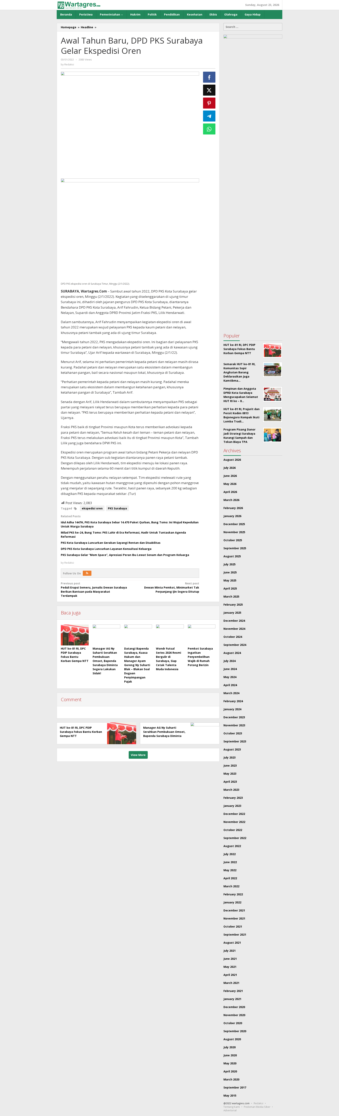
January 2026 (232, 516)
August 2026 (232, 460)
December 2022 (234, 814)
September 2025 (234, 548)
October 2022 (232, 830)
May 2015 (229, 1095)
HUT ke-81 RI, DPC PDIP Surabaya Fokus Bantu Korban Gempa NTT (81, 732)
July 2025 (229, 564)
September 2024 (234, 645)
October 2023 (232, 733)
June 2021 (230, 959)
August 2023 (232, 749)
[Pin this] (209, 103)
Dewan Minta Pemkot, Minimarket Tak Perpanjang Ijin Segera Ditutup (171, 587)
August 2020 (232, 1039)
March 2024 (231, 693)
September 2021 (234, 934)
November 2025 (234, 532)
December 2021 (234, 910)
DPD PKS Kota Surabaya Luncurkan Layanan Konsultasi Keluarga (106, 549)
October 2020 (232, 1023)
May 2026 (229, 484)
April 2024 (230, 685)
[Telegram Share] (209, 116)
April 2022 (230, 878)
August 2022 (232, 846)
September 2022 (234, 838)
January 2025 (232, 612)
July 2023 (229, 757)
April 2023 (230, 781)
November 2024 (234, 629)
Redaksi (258, 1103)
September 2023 (234, 741)
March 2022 (231, 886)
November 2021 (234, 918)
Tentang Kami (231, 1107)
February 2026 (233, 508)
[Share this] (209, 77)
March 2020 (231, 1079)
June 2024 (230, 669)
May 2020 (229, 1063)
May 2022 (229, 870)
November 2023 (234, 725)
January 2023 (232, 806)
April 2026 (230, 492)
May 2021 (229, 967)
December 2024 (234, 620)
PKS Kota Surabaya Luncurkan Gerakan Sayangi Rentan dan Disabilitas (110, 543)
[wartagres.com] (79, 5)
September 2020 (234, 1031)
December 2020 (234, 1007)
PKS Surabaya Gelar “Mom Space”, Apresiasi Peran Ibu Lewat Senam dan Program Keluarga (125, 555)
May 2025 (229, 580)
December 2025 (234, 524)
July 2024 (229, 661)
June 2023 (230, 765)
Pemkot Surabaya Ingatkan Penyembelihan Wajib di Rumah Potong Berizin (200, 657)
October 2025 (232, 540)
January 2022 (232, 902)
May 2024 (229, 677)
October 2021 (232, 926)
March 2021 (231, 983)
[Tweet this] (209, 90)
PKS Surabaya (117, 508)
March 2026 (231, 500)
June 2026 (230, 476)
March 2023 (231, 790)
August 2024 (232, 653)
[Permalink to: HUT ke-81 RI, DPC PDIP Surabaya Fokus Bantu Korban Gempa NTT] (75, 634)
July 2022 (229, 854)
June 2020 (230, 1055)
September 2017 (234, 1087)
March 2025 (231, 596)
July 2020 (229, 1047)
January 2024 (232, 709)
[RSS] (87, 573)
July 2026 (229, 468)
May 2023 (229, 773)
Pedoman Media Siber (257, 1107)
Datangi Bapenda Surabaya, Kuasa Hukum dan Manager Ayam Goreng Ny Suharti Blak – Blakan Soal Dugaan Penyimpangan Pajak (137, 665)
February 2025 (233, 604)
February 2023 (233, 798)
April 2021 (230, 975)
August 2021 (232, 942)
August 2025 (232, 556)
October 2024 (232, 637)
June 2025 (230, 572)
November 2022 (234, 822)
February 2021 (233, 991)
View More (138, 755)
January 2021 (232, 999)
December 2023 (234, 717)
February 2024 (233, 701)
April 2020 (230, 1071)
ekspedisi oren (92, 508)
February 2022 (233, 894)
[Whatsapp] (209, 128)
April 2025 (230, 588)
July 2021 (229, 950)
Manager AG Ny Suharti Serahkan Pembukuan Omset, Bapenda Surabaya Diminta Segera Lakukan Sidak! (105, 661)
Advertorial (230, 1110)
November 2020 (234, 1015)
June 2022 (230, 862)
